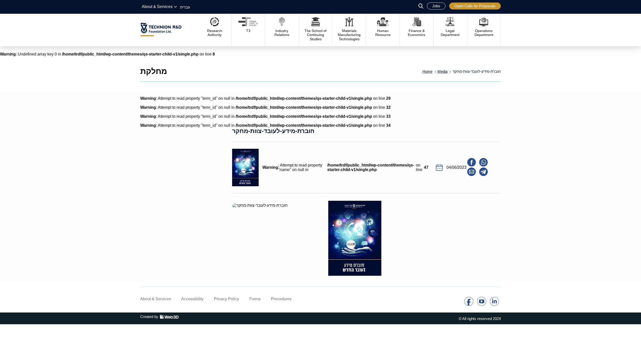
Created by (149, 316)
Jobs (436, 6)
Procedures (281, 299)
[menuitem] (185, 7)
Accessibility (192, 299)
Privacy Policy (226, 299)
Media (442, 71)
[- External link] (468, 304)
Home (427, 71)
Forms (255, 299)
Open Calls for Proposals (475, 6)
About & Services (157, 6)
